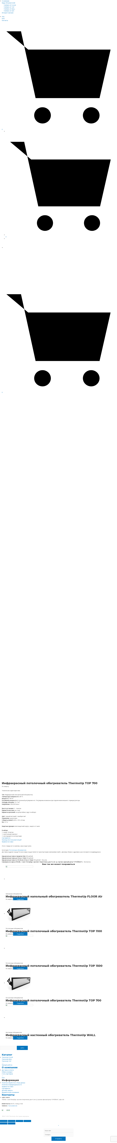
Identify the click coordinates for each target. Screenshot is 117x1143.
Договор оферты (7, 1090)
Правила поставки (7, 842)
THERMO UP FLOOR (10, 5)
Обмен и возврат (7, 1072)
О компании (5, 1)
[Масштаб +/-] (27, 1121)
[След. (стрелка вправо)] (11, 1123)
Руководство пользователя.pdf (11, 840)
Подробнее (20, 899)
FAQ (3, 16)
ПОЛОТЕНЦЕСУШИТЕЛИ (14, 263)
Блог (3, 18)
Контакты (5, 20)
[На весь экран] (19, 1121)
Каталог (7, 1054)
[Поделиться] (11, 1121)
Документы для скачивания (10, 1092)
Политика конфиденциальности (12, 1085)
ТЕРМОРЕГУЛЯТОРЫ (12, 266)
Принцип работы (7, 1065)
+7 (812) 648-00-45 (12, 1106)
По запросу (5, 786)
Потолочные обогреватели (17, 850)
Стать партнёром (7, 1074)
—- (3, 1063)
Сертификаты (6, 838)
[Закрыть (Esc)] (3, 1121)
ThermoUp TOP (6, 1061)
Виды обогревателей (8, 3)
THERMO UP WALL (9, 9)
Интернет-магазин (7, 13)
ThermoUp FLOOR (7, 1057)
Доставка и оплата (8, 1070)
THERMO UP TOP (9, 7)
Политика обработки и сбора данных (13, 1083)
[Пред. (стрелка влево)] (3, 1123)
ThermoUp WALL (7, 1059)
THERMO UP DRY (9, 11)
